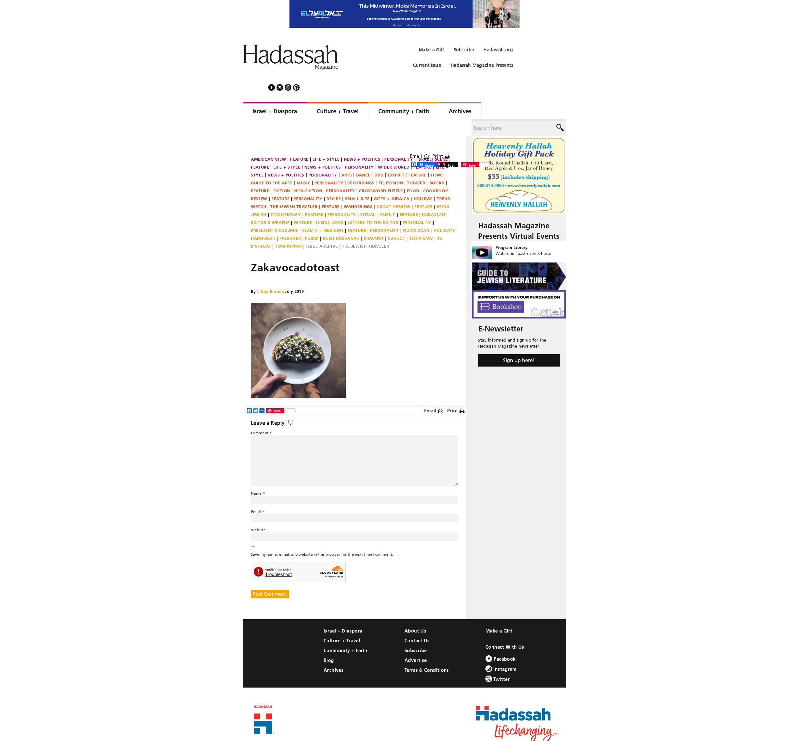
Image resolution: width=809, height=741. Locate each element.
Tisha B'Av (421, 221)
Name (258, 476)
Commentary (286, 197)
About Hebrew (393, 189)
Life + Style (326, 142)
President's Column (274, 213)
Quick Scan (416, 213)
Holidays (444, 213)
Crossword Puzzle (381, 173)
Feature (299, 142)
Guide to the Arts (272, 165)
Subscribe (415, 633)
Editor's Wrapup (270, 205)
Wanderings (358, 189)
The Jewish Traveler (293, 189)
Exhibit (396, 157)
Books (436, 165)
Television (391, 165)
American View (268, 142)
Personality (398, 142)
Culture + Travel (342, 624)
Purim (312, 221)
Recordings (360, 165)
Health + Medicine (322, 213)
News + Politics (362, 142)
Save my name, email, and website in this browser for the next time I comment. (322, 537)
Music (303, 165)
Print (438, 139)
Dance (363, 157)
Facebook (503, 642)
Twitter (501, 662)
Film (436, 157)
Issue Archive (322, 229)
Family (388, 197)
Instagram (504, 652)
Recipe (333, 181)
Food (413, 173)
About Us (415, 614)
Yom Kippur (288, 229)
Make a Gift (498, 614)
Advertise (415, 643)
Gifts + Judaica (392, 181)
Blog (329, 643)
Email (416, 139)
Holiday (423, 181)
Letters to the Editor (373, 205)
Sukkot (396, 221)
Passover (290, 221)
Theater (416, 165)
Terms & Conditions (426, 653)
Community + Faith (345, 633)
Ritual (367, 197)
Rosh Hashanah (341, 221)
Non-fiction (308, 173)
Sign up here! (519, 343)
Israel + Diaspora (343, 614)
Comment (261, 415)
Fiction (281, 173)
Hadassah (433, 197)
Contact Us (417, 624)
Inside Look (330, 205)
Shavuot (374, 221)
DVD (379, 157)
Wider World (393, 149)
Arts (346, 157)
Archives (334, 653)
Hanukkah (263, 221)
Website (258, 512)
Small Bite (357, 181)
